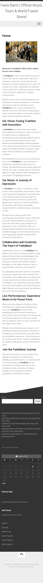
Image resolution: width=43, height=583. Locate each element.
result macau (23, 502)
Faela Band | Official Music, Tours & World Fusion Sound (21, 11)
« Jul (3, 483)
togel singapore (7, 536)
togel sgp (5, 527)
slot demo (5, 502)
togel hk (4, 523)
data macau (13, 502)
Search (4, 397)
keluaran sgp (6, 531)
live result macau (15, 515)
